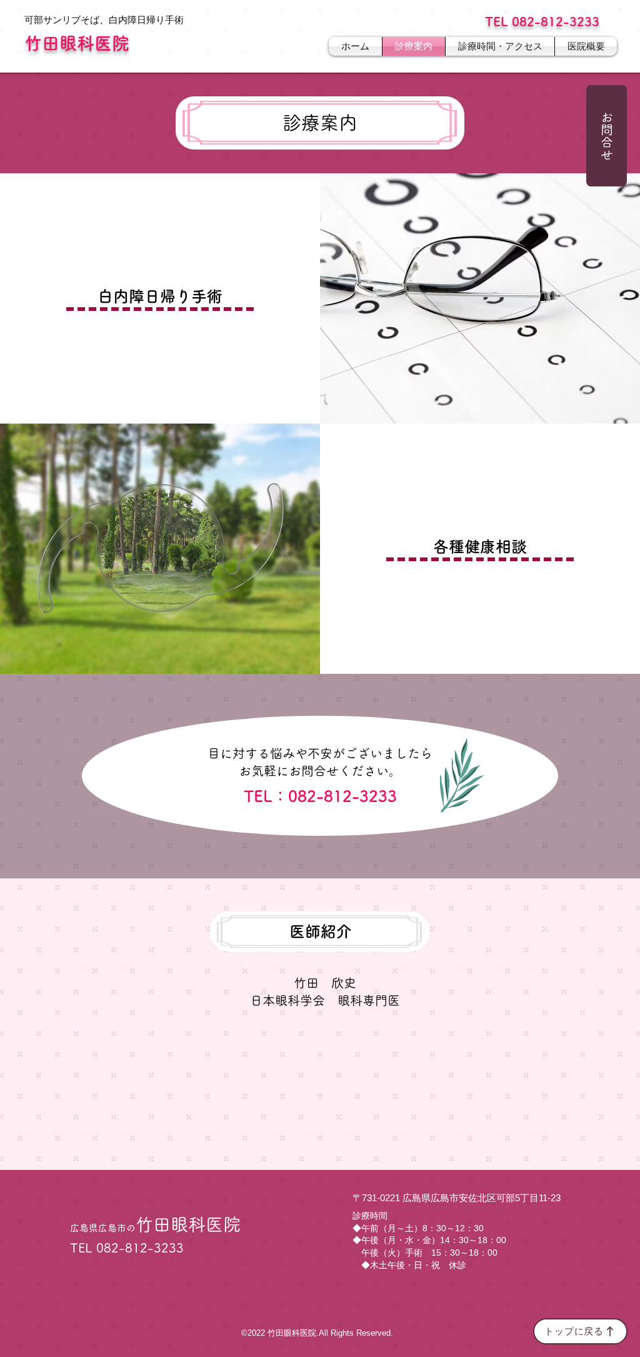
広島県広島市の (155, 1227)
